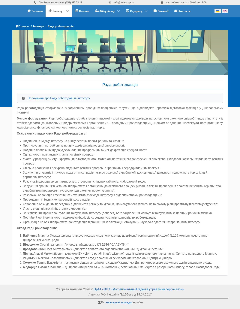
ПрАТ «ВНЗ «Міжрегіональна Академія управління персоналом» (139, 289)
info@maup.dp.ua (123, 2)
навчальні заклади (119, 302)
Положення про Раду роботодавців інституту (59, 98)
